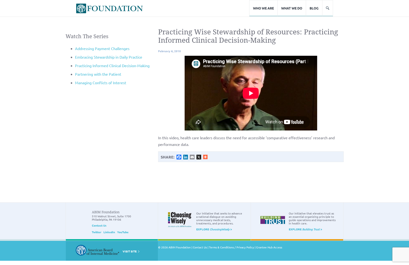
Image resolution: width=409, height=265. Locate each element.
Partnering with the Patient (98, 74)
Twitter (96, 232)
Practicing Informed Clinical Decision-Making (112, 65)
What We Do (291, 8)
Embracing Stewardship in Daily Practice (108, 57)
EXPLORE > (214, 229)
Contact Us (99, 225)
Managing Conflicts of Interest (100, 82)
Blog (314, 8)
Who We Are (263, 8)
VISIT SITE (130, 251)
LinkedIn (109, 232)
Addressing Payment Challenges (102, 48)
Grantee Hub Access (269, 247)
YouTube (123, 232)
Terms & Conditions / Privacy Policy (231, 247)
